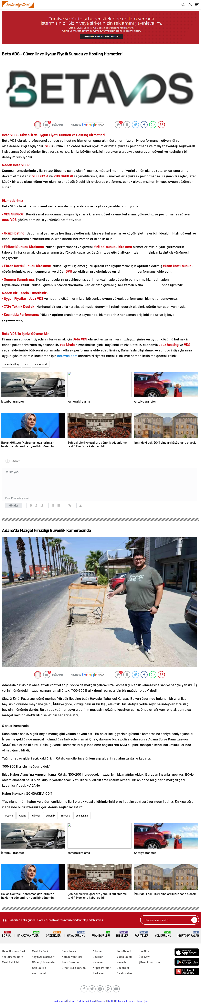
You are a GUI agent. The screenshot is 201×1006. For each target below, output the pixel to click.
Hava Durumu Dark (14, 951)
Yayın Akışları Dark (43, 956)
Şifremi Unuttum (149, 962)
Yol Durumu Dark (12, 956)
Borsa (6, 934)
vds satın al (41, 364)
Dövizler (98, 956)
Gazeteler (53, 934)
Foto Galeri (124, 951)
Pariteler (141, 934)
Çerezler (101, 1001)
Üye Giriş (144, 951)
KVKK (110, 1001)
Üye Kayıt (145, 956)
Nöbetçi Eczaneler (44, 962)
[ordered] (53, 505)
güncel (36, 815)
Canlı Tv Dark (40, 951)
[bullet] (58, 505)
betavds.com (67, 355)
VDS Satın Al (63, 176)
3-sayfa (9, 815)
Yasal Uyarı (143, 1001)
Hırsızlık (65, 815)
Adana (22, 815)
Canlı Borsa (69, 951)
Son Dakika (39, 967)
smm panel (39, 973)
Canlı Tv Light (10, 962)
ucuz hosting (12, 364)
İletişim (71, 1001)
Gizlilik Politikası (86, 1001)
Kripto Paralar (188, 934)
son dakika (82, 815)
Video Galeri (124, 956)
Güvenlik (50, 815)
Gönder (13, 505)
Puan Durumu (101, 934)
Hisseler (122, 934)
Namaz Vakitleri (28, 934)
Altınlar (97, 951)
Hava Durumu (76, 934)
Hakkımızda (59, 1001)
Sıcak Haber (124, 973)
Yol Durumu (163, 934)
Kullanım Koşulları (125, 1001)
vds (26, 364)
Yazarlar (122, 962)
